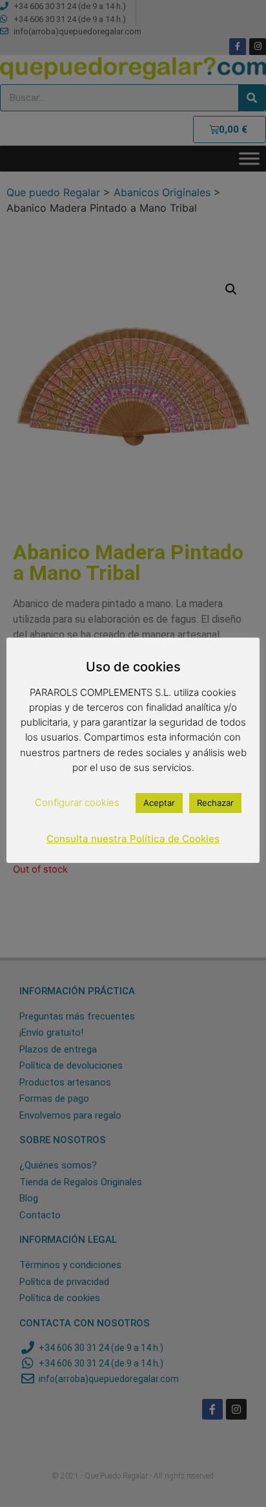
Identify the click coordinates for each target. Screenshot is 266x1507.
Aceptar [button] (159, 803)
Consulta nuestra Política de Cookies (133, 838)
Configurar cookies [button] (77, 802)
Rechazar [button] (215, 803)
